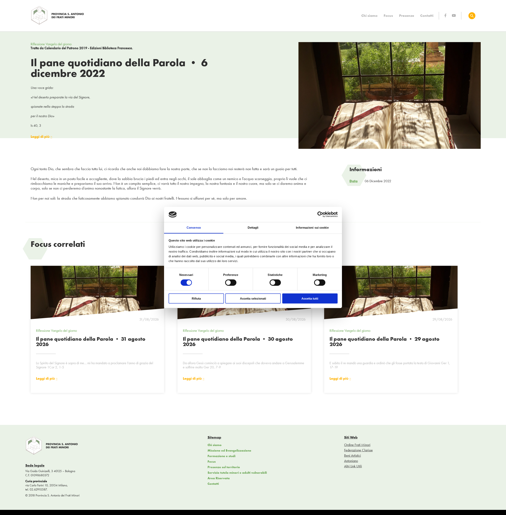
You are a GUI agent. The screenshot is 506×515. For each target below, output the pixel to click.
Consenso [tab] (194, 227)
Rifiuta (196, 298)
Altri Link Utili (353, 466)
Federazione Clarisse (358, 450)
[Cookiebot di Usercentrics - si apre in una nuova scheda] (320, 214)
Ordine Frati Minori (357, 444)
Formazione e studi (221, 456)
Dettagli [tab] (253, 227)
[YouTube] (454, 15)
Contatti (426, 15)
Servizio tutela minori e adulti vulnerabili (237, 473)
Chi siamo (369, 15)
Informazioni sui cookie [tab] (312, 227)
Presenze (406, 15)
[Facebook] (445, 15)
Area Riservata (219, 478)
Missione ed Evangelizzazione (229, 450)
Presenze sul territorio (224, 467)
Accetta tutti (309, 298)
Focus (388, 15)
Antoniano (351, 460)
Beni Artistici (352, 455)
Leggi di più (40, 137)
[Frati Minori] (58, 24)
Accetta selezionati (253, 298)
